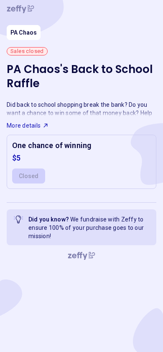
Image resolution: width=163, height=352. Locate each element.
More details (24, 125)
